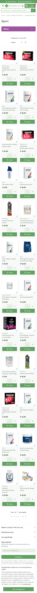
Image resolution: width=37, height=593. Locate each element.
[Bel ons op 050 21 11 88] (23, 6)
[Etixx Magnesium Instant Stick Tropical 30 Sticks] (10, 96)
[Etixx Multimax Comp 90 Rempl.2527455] (27, 323)
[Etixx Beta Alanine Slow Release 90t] (10, 438)
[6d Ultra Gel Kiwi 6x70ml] (27, 361)
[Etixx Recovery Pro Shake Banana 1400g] (10, 134)
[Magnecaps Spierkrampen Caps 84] (27, 134)
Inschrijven (18, 557)
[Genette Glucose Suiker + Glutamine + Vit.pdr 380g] (10, 361)
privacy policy (29, 563)
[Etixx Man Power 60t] (27, 172)
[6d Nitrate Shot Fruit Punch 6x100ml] (10, 323)
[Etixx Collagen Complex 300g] (10, 247)
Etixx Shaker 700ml (7, 184)
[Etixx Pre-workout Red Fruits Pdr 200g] (27, 438)
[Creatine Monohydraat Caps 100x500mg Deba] (27, 209)
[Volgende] (25, 516)
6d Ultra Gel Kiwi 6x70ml (27, 373)
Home (3, 15)
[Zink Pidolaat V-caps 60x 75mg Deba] (10, 285)
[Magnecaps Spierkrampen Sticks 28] (27, 56)
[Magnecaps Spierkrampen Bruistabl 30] (10, 398)
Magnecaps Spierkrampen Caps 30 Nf (9, 70)
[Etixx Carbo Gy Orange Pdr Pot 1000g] (27, 96)
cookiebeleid (27, 584)
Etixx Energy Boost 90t (26, 297)
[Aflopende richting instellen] (25, 42)
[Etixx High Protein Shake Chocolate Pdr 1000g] (27, 247)
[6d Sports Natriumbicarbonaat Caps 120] (10, 476)
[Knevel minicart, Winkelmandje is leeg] (26, 5)
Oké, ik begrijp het (18, 589)
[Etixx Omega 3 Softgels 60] (27, 398)
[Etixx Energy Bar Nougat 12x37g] (27, 476)
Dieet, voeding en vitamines (15, 15)
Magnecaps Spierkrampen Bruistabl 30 (9, 412)
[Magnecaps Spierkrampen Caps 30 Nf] (10, 56)
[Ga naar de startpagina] (13, 5)
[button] (18, 28)
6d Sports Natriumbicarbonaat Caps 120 (8, 490)
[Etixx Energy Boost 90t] (27, 285)
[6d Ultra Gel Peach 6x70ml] (10, 209)
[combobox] (16, 10)
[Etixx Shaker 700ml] (10, 172)
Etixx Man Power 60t (26, 184)
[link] (12, 516)
